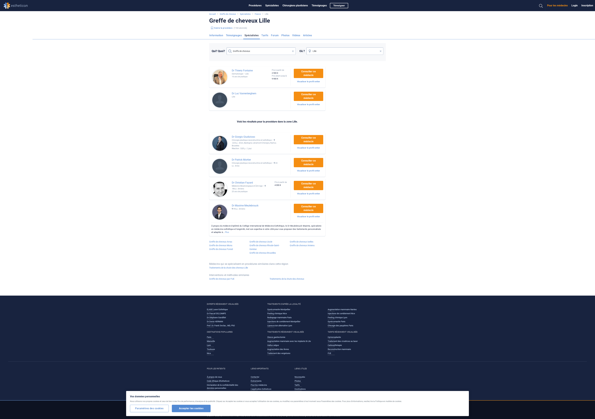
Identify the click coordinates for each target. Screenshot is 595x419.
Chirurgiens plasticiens (295, 5)
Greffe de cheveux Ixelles (301, 241)
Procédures (255, 5)
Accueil (212, 14)
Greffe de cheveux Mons (220, 245)
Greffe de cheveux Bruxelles (262, 253)
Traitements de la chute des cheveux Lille (228, 267)
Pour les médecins (557, 5)
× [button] (293, 51)
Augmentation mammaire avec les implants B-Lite (289, 341)
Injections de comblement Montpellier (283, 321)
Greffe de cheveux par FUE (221, 279)
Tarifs (264, 35)
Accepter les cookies (191, 408)
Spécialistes (272, 5)
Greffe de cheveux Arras (220, 241)
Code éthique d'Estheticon (218, 381)
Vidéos (296, 35)
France (258, 14)
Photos (285, 35)
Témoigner (339, 5)
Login (574, 5)
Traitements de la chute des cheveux (287, 279)
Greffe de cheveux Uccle (260, 241)
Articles (307, 35)
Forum (275, 35)
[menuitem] (255, 5)
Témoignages (319, 5)
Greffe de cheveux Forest (221, 249)
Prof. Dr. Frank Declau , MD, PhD (221, 325)
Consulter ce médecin (308, 73)
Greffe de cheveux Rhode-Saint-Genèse (264, 247)
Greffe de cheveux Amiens (302, 245)
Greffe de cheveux (228, 14)
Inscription (587, 5)
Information (216, 35)
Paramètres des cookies (149, 408)
